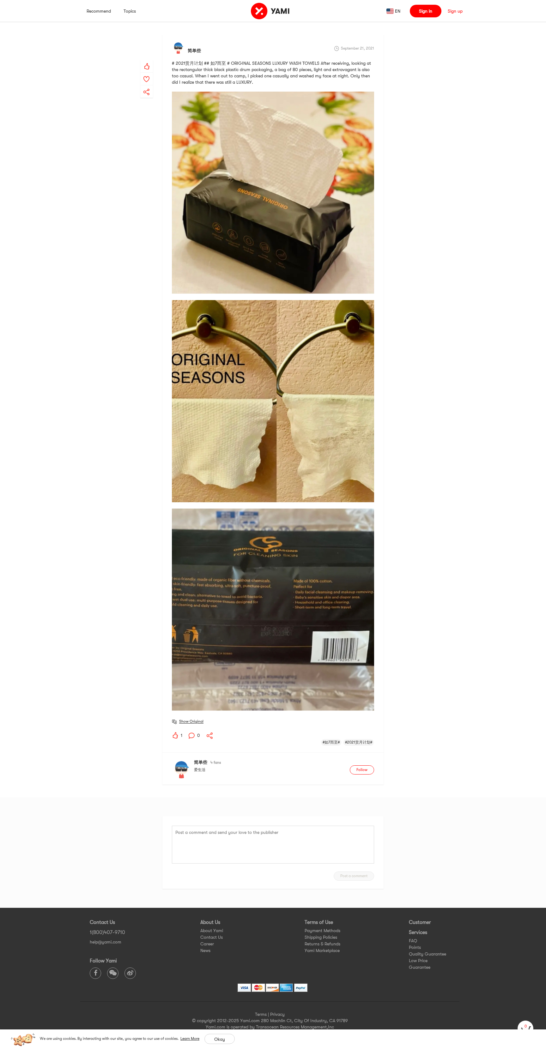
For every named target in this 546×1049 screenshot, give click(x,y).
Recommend (99, 11)
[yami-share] (146, 85)
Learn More (189, 1038)
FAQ (413, 940)
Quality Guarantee (427, 953)
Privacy (277, 1014)
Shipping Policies (321, 937)
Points (415, 947)
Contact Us (211, 937)
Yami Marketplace (322, 950)
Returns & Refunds (322, 943)
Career (207, 943)
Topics (130, 11)
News (205, 950)
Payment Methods (322, 930)
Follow (361, 770)
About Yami (211, 930)
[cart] (525, 1028)
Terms (261, 1014)
